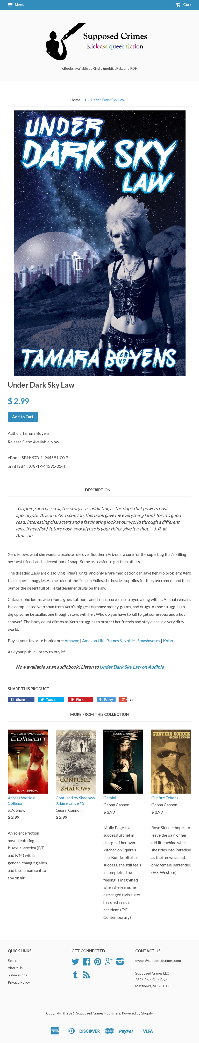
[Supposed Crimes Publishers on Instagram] (120, 963)
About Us (15, 968)
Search (13, 960)
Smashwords (149, 640)
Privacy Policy (19, 982)
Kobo (168, 640)
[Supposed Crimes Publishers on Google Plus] (109, 963)
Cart (186, 4)
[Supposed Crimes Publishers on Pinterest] (98, 963)
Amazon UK (93, 640)
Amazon (72, 640)
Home (75, 99)
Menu (19, 4)
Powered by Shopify (137, 1013)
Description (97, 489)
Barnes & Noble (120, 640)
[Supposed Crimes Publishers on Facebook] (86, 963)
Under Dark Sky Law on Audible (132, 667)
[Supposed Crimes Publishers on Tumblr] (75, 977)
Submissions (17, 975)
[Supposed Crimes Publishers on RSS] (86, 977)
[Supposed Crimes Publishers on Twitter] (75, 963)
